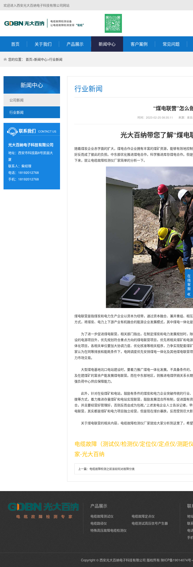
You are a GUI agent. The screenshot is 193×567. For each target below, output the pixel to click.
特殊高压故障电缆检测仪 (108, 530)
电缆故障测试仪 (101, 516)
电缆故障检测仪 (102, 160)
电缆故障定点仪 (143, 516)
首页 (15, 44)
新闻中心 (107, 44)
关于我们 (43, 44)
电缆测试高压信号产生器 (150, 523)
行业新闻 (55, 59)
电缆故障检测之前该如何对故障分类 (112, 469)
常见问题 (171, 44)
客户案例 (139, 44)
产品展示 (75, 44)
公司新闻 (16, 99)
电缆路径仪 (98, 523)
